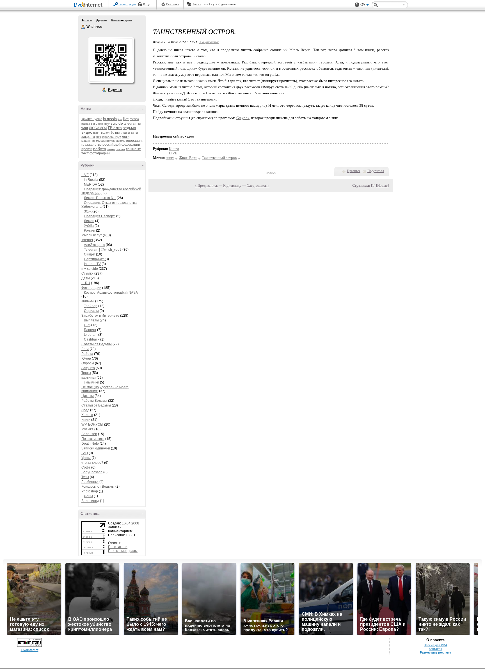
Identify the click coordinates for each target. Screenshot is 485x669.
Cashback (91, 339)
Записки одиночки (95, 448)
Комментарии (121, 20)
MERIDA (90, 184)
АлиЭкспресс (94, 245)
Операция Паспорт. (99, 216)
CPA (87, 325)
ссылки (120, 149)
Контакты (435, 648)
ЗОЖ (87, 211)
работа (99, 149)
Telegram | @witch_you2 (103, 250)
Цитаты (87, 396)
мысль (120, 140)
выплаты (122, 132)
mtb (100, 123)
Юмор (86, 358)
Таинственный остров (219, 158)
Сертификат (94, 259)
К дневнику (232, 185)
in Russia (91, 180)
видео (86, 132)
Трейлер (90, 306)
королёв (107, 136)
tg (139, 123)
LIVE (85, 175)
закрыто (88, 136)
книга (170, 158)
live (126, 119)
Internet (87, 240)
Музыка (87, 429)
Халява (87, 415)
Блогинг (90, 330)
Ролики (89, 230)
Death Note (90, 444)
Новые (382, 185)
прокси (86, 149)
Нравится (353, 171)
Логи (85, 349)
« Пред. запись (206, 185)
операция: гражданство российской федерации (112, 143)
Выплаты (91, 320)
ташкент (133, 149)
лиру (117, 137)
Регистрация (127, 4)
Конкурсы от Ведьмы (98, 486)
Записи (86, 20)
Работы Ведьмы (94, 401)
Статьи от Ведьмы (96, 405)
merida (134, 119)
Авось (197, 4)
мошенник (88, 140)
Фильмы (87, 301)
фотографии (100, 153)
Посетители (117, 547)
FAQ (84, 453)
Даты (85, 278)
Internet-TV (92, 264)
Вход (146, 4)
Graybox (243, 118)
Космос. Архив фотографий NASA (111, 292)
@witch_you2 (91, 119)
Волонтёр (89, 434)
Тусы (85, 477)
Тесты (86, 373)
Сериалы (91, 311)
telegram (130, 123)
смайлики (91, 382)
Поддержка (357, 5)
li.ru (120, 119)
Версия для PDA (435, 645)
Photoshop (89, 491)
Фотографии (91, 288)
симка (111, 149)
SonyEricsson (91, 472)
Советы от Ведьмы (96, 344)
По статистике (92, 439)
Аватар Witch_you (111, 60)
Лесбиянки (90, 482)
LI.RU (85, 283)
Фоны (88, 496)
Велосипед (90, 501)
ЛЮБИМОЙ (98, 128)
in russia (110, 119)
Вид (364, 5)
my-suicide (113, 123)
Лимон (89, 221)
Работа (87, 354)
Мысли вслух (91, 235)
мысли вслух (105, 140)
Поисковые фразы (123, 551)
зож (98, 136)
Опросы (87, 363)
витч (96, 132)
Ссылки (87, 273)
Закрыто (88, 368)
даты (134, 132)
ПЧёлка (115, 127)
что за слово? (92, 463)
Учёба (89, 226)
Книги (85, 420)
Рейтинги (172, 4)
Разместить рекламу (435, 652)
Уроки (86, 458)
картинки (88, 378)
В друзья (115, 90)
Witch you (83, 27)
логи (125, 136)
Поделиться (375, 171)
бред (85, 410)
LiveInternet (89, 5)
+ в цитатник (209, 42)
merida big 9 (89, 123)
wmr (84, 128)
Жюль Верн (188, 158)
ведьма (129, 127)
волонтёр (107, 132)
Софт (85, 467)
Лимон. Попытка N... (100, 198)
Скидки (89, 254)
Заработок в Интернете (100, 316)
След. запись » (258, 185)
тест (85, 153)
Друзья (101, 20)
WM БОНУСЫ (92, 424)
